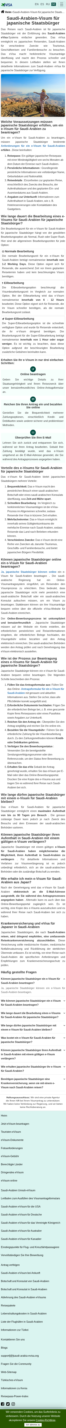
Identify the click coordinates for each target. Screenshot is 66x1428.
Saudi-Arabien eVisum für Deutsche (21, 1214)
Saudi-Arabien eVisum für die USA (21, 1206)
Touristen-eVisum (11, 1131)
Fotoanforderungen (12, 1148)
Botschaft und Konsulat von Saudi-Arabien (25, 1281)
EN (37, 4)
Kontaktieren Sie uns (13, 1339)
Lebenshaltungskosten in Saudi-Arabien (24, 1313)
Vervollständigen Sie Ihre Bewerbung (22, 1255)
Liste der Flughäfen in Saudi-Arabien (22, 1321)
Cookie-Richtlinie (45, 1420)
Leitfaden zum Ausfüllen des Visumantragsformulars (30, 1198)
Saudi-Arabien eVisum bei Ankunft (20, 1273)
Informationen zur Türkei (15, 1330)
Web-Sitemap (8, 1372)
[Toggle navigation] (61, 4)
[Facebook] (2, 1404)
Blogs (4, 1347)
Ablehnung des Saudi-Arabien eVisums (23, 1297)
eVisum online (9, 1180)
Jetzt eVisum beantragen (15, 1123)
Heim (7, 12)
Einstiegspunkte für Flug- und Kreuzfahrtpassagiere (30, 1247)
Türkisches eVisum (12, 1380)
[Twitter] (8, 1404)
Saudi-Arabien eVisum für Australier (21, 1230)
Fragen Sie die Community (16, 1364)
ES (42, 4)
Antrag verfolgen (10, 1265)
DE (53, 4)
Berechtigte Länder (12, 1164)
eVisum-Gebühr (10, 1156)
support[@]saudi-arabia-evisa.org (20, 1355)
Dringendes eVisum (12, 1172)
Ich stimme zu (33, 1425)
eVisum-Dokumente (12, 1140)
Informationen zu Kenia (14, 1388)
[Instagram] (13, 1404)
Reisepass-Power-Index (14, 1396)
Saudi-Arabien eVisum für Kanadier (21, 1239)
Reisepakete (8, 1305)
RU (48, 4)
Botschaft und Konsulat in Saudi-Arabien (24, 1289)
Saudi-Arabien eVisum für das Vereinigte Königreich (30, 1222)
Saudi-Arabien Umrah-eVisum (18, 1190)
